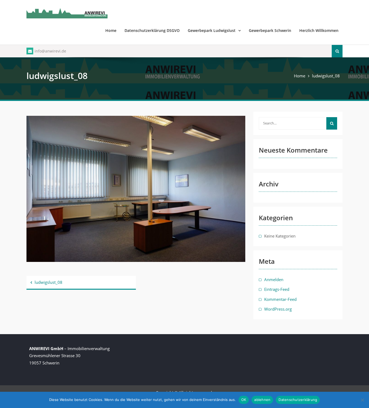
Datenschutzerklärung (298, 399)
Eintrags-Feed (276, 289)
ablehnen (262, 399)
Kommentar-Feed (280, 299)
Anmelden (273, 279)
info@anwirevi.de (50, 51)
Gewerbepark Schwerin (270, 30)
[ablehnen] (362, 400)
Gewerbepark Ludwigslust (212, 30)
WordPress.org (278, 309)
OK (243, 399)
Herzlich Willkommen (318, 30)
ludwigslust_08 (48, 282)
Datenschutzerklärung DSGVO (152, 30)
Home (110, 30)
